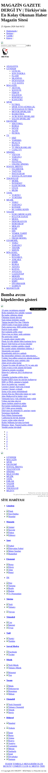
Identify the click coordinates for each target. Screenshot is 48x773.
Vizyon (12, 612)
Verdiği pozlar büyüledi (11, 427)
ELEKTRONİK (19, 185)
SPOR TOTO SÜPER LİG (23, 107)
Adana (11, 738)
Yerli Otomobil (15, 704)
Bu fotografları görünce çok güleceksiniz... (19, 356)
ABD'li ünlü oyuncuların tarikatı (15, 325)
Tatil (8, 633)
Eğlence (12, 535)
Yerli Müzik (14, 665)
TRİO (42, 766)
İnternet (12, 625)
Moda (11, 686)
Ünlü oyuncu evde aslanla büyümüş (17, 367)
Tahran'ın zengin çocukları (13, 370)
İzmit (11, 754)
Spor (8, 540)
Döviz (11, 567)
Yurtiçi (11, 638)
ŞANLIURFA (18, 279)
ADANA (16, 267)
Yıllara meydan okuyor (11, 401)
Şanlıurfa (12, 751)
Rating (11, 591)
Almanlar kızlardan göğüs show (14, 377)
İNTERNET (17, 183)
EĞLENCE (17, 95)
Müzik (9, 660)
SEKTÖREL (17, 123)
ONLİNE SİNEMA (20, 164)
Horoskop (13, 691)
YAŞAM (10, 212)
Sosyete (12, 530)
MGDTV (10, 491)
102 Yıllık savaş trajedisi (12, 408)
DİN (14, 231)
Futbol (11, 546)
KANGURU (17, 100)
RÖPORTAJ (17, 97)
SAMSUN (16, 286)
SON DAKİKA (18, 73)
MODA (15, 219)
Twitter (12, 654)
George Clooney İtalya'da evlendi (16, 387)
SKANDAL (17, 78)
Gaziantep (13, 746)
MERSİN (16, 276)
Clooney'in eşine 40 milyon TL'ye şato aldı (20, 365)
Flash (11, 511)
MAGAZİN (11, 85)
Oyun (11, 628)
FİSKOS (15, 92)
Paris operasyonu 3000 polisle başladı (17, 327)
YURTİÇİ (16, 195)
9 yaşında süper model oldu (13, 339)
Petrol (11, 572)
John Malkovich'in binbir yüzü (14, 396)
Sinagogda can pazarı (11, 351)
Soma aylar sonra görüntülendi (14, 391)
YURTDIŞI (17, 197)
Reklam (9, 33)
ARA (28, 45)
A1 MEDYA (34, 766)
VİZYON (16, 154)
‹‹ (7, 432)
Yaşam (9, 680)
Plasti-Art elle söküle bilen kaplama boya (19, 341)
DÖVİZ (15, 128)
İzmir (11, 733)
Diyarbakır (13, 756)
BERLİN (16, 255)
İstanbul (12, 723)
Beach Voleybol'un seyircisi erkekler (17, 344)
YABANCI (16, 157)
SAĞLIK (10, 486)
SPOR (9, 102)
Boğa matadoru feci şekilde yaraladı (17, 313)
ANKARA (16, 259)
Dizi (10, 583)
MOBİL (15, 181)
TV (7, 135)
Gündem (10, 506)
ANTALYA (17, 271)
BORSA (15, 126)
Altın (11, 570)
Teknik (11, 710)
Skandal (12, 516)
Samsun (12, 759)
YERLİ (15, 159)
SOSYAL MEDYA (14, 166)
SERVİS (15, 250)
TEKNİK (16, 247)
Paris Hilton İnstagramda (12, 415)
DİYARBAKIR (18, 283)
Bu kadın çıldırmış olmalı (12, 315)
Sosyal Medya (12, 646)
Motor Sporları (15, 551)
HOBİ (14, 228)
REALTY (16, 142)
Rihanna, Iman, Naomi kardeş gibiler (17, 425)
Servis (11, 712)
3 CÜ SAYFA (18, 83)
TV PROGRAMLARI (21, 147)
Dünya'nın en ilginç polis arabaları (16, 334)
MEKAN (16, 226)
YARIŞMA (16, 140)
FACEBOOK (17, 169)
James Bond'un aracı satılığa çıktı (15, 360)
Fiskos (11, 532)
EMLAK (10, 481)
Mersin (11, 749)
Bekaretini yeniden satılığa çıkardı (16, 346)
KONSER (16, 207)
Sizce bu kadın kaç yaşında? (13, 384)
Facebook (13, 652)
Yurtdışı (12, 641)
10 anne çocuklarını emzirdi (13, 310)
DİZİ (14, 138)
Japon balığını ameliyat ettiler (14, 403)
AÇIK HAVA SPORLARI (23, 116)
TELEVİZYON (13, 469)
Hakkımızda (11, 31)
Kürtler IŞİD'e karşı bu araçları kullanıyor (19, 379)
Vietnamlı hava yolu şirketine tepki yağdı (19, 399)
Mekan (11, 694)
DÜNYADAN (18, 80)
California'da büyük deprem (13, 418)
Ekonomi (10, 559)
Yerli (11, 604)
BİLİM (15, 190)
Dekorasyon (14, 688)
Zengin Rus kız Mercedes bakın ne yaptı (19, 394)
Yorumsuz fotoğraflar (10, 413)
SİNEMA (10, 152)
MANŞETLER (12, 288)
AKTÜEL (16, 88)
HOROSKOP (18, 224)
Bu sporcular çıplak (10, 336)
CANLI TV (17, 150)
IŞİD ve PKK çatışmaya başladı (15, 382)
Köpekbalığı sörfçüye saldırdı (14, 353)
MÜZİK (9, 200)
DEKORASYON (19, 221)
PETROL (16, 133)
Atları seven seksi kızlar (11, 363)
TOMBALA (18, 764)
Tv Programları (15, 594)
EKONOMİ (11, 121)
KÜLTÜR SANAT (20, 216)
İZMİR (15, 262)
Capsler (5, 375)
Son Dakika (14, 514)
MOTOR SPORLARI (21, 111)
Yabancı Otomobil (16, 707)
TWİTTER (16, 171)
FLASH (15, 76)
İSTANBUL (17, 257)
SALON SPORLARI (21, 119)
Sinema (9, 599)
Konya (11, 741)
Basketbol (13, 554)
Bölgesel (10, 718)
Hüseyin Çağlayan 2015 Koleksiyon (17, 372)
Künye (9, 38)
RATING (16, 145)
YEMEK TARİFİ (19, 233)
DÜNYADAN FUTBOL (22, 109)
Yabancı (12, 607)
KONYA (15, 269)
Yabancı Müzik (15, 668)
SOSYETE (16, 90)
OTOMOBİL (12, 240)
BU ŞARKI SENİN (20, 209)
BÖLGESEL (12, 252)
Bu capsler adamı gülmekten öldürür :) (18, 348)
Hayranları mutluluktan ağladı (14, 406)
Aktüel (11, 527)
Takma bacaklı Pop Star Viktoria (15, 322)
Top (10, 675)
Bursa (11, 735)
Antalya (12, 743)
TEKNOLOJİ (12, 178)
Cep (10, 622)
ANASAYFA (12, 66)
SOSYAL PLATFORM (22, 176)
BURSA (15, 264)
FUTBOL (16, 104)
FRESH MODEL (19, 238)
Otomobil (10, 699)
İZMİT (15, 281)
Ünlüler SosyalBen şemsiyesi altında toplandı (21, 358)
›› (7, 448)
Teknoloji (10, 617)
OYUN (15, 188)
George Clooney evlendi (12, 389)
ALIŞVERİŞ (17, 236)
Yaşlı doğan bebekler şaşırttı (13, 320)
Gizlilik (9, 36)
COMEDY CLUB (20, 766)
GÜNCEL (16, 71)
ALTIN (15, 131)
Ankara (12, 728)
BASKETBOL (18, 114)
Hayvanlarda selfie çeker (12, 332)
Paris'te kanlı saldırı (10, 329)
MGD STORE (12, 474)
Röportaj (12, 672)
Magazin (10, 522)
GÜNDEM (11, 68)
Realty (11, 588)
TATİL (9, 193)
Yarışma (12, 586)
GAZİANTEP (18, 274)
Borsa (11, 564)
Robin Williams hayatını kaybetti (15, 422)
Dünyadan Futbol (16, 548)
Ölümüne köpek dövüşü (12, 317)
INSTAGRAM (18, 173)
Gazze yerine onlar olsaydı (13, 420)
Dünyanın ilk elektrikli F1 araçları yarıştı (19, 410)
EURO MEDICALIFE (21, 214)
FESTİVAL (17, 162)
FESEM (8, 764)
